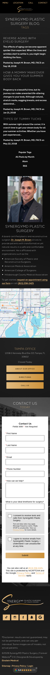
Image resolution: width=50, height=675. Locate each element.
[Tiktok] (6, 617)
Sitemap (6, 665)
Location (18, 3)
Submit (25, 555)
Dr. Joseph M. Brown (21, 239)
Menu (5, 3)
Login (30, 665)
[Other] (31, 617)
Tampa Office (25, 349)
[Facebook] (23, 617)
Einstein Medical (10, 660)
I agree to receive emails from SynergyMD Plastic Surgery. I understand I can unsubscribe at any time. (27, 542)
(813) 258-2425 (26, 283)
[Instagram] (14, 617)
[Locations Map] (25, 312)
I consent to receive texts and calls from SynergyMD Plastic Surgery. (26, 522)
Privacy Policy (18, 530)
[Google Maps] (40, 617)
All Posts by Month (25, 156)
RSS (25, 165)
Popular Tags (25, 152)
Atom (25, 161)
